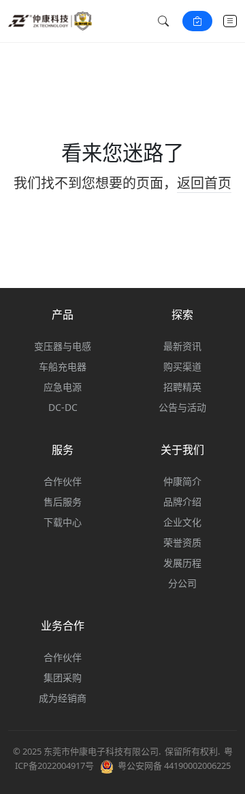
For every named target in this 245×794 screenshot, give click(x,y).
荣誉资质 (182, 542)
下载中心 (63, 522)
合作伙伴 (63, 481)
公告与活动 (182, 407)
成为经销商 (62, 697)
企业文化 (182, 522)
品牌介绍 (182, 501)
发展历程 (182, 562)
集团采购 (63, 677)
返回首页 (204, 183)
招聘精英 (182, 386)
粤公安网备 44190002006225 (174, 765)
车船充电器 (62, 366)
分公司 (182, 583)
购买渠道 (182, 366)
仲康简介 (182, 481)
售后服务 (63, 501)
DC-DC (63, 407)
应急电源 (63, 386)
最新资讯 (182, 346)
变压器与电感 (62, 346)
